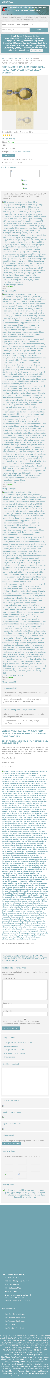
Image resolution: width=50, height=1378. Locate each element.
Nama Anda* (7, 1003)
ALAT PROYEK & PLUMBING (21, 58)
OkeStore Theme (16, 1376)
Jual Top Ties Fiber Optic (14, 1328)
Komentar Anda (8, 978)
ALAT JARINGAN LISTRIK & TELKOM (18, 1043)
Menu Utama (7, 2)
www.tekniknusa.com (21, 1301)
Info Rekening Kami (12, 1144)
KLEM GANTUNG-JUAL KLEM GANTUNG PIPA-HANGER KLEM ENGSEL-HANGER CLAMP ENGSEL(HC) (23, 70)
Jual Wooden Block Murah (12, 675)
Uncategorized (9, 1057)
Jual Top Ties (10, 1324)
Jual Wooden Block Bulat (12, 482)
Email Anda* (7, 1011)
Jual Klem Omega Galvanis (12, 284)
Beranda (5, 58)
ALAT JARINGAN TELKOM (14, 1050)
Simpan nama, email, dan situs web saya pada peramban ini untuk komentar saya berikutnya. (21, 1022)
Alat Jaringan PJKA (11, 1046)
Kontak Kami (36, 50)
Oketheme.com (34, 1376)
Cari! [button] (39, 30)
